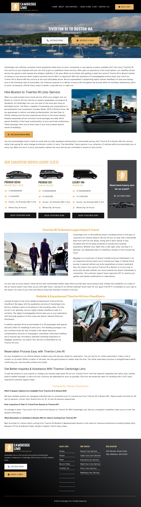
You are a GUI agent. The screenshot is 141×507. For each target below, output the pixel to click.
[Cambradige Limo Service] (24, 3)
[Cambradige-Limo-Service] (18, 444)
